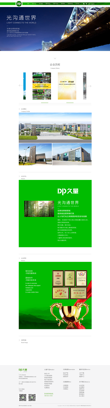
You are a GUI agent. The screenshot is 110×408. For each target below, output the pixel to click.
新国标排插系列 (48, 381)
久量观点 (65, 389)
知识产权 (65, 373)
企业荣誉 (81, 390)
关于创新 (41, 3)
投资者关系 (70, 3)
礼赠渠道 (47, 387)
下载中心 (81, 374)
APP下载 (81, 373)
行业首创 (65, 374)
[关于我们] (55, 29)
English (92, 4)
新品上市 (47, 373)
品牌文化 (81, 389)
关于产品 (34, 3)
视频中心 (81, 376)
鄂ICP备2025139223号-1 (86, 405)
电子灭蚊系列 (48, 379)
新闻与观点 (48, 3)
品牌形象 (81, 392)
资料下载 (21, 405)
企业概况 (81, 387)
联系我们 (81, 394)
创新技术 (65, 376)
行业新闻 (65, 387)
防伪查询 (63, 3)
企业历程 (55, 64)
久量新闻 (65, 385)
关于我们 (77, 3)
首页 (28, 3)
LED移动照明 (48, 375)
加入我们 (81, 396)
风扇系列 (47, 385)
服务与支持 (55, 3)
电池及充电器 (48, 383)
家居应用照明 (48, 377)
